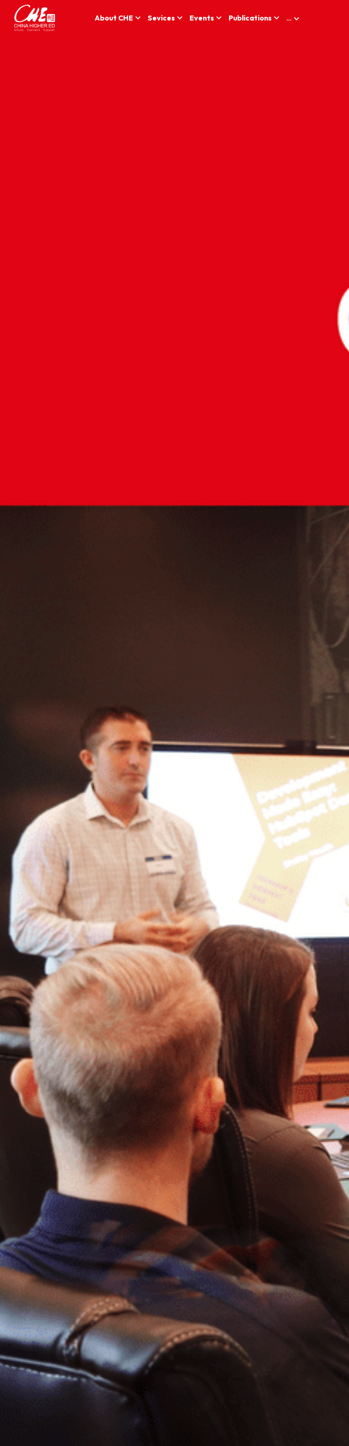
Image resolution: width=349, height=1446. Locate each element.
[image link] (34, 17)
